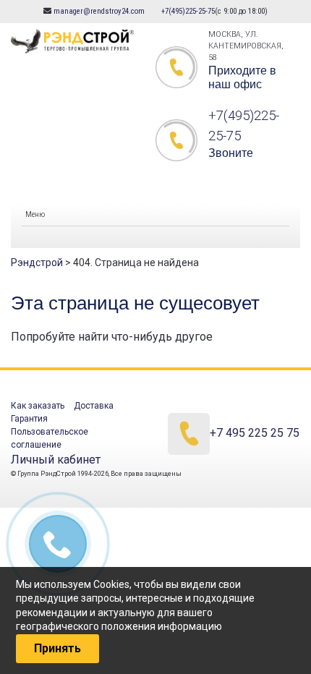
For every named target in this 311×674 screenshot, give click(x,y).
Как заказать (37, 406)
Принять (57, 648)
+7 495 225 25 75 (254, 433)
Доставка (94, 406)
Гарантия (29, 419)
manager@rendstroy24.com (99, 11)
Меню (35, 214)
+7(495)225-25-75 (188, 11)
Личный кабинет (56, 459)
